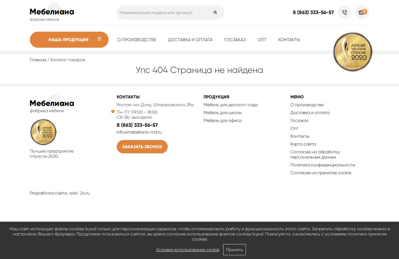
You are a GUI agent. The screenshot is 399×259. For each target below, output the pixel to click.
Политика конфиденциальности (322, 164)
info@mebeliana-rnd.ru (139, 132)
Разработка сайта (48, 193)
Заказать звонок (142, 146)
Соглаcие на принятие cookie (320, 172)
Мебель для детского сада (231, 104)
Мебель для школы (223, 112)
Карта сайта (303, 144)
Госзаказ (235, 39)
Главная (38, 59)
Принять (234, 249)
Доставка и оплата (190, 39)
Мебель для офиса (223, 120)
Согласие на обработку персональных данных (315, 154)
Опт (262, 39)
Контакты (289, 39)
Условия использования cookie (187, 249)
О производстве (136, 39)
